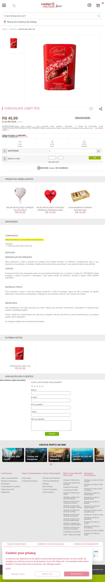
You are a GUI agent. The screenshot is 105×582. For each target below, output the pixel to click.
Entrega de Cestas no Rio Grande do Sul (93, 511)
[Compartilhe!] (100, 109)
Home (4, 29)
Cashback (89, 5)
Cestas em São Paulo (12, 458)
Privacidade (5, 484)
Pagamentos (5, 492)
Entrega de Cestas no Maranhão (91, 518)
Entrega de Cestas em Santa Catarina (92, 507)
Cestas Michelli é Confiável (10, 486)
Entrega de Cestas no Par (93, 515)
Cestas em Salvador (55, 458)
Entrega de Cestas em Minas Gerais (92, 494)
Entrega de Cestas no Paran (91, 502)
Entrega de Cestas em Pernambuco (92, 527)
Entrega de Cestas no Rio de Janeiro (93, 489)
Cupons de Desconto (70, 487)
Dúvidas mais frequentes (51, 478)
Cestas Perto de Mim (52, 444)
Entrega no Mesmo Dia (71, 480)
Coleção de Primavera (30, 481)
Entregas (13, 29)
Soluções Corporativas (9, 481)
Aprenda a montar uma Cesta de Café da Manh (72, 524)
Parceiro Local (23, 136)
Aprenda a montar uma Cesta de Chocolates (71, 528)
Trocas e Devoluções (50, 489)
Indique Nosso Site (7, 489)
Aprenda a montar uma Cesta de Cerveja (71, 511)
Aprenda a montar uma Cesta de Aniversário (71, 515)
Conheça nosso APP (70, 490)
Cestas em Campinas (32, 458)
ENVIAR (52, 434)
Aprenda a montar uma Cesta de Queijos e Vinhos (72, 506)
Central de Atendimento (51, 481)
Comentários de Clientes (72, 532)
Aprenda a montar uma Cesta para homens (71, 502)
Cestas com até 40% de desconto (71, 483)
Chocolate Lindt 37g (20, 366)
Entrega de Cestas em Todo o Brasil (93, 481)
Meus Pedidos (48, 486)
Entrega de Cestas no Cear (91, 522)
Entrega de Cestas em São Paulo (93, 485)
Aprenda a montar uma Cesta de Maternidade (71, 519)
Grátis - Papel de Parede (72, 535)
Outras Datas (26, 478)
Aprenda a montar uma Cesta (71, 493)
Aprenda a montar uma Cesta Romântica (71, 498)
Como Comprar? (48, 492)
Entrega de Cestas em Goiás (92, 534)
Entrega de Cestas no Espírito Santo (91, 498)
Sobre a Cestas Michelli (9, 478)
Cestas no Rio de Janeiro (82, 458)
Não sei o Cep (53, 162)
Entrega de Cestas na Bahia (94, 530)
